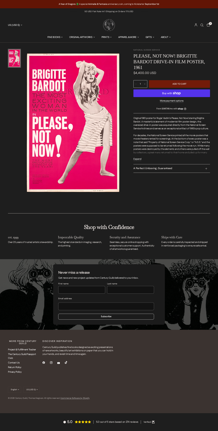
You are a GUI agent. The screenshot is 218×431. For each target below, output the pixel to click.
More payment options (172, 100)
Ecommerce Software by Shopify (75, 398)
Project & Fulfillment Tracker (22, 349)
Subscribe (106, 316)
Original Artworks (80, 37)
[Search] (202, 25)
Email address (65, 298)
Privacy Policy (15, 372)
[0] (207, 25)
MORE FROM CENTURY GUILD (23, 342)
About (164, 37)
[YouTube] (60, 363)
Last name (112, 283)
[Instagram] (53, 362)
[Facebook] (45, 362)
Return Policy (14, 367)
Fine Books (53, 37)
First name (63, 283)
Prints (105, 37)
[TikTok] (68, 362)
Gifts (149, 37)
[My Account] (196, 25)
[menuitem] (55, 37)
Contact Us (14, 362)
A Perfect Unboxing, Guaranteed (152, 168)
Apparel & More (127, 37)
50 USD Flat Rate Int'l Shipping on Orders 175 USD (109, 11)
